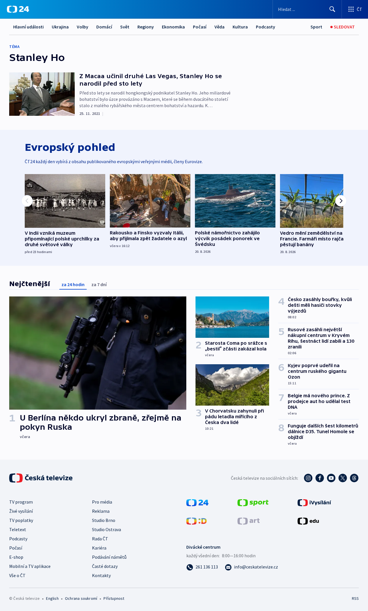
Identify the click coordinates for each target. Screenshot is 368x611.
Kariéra (99, 548)
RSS (355, 598)
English (52, 598)
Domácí (104, 27)
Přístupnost (113, 598)
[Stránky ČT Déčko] (196, 520)
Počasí (199, 27)
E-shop (16, 557)
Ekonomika (173, 27)
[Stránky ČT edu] (308, 520)
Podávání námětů (109, 557)
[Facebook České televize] (319, 478)
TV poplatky (21, 520)
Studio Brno (103, 520)
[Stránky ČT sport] (253, 502)
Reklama (101, 511)
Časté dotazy (105, 566)
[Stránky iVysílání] (314, 502)
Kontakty (101, 575)
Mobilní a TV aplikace (30, 566)
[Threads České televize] (354, 478)
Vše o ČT (17, 575)
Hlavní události (28, 27)
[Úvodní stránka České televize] (41, 478)
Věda (219, 27)
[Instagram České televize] (308, 478)
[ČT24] (18, 9)
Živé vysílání (21, 511)
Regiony (145, 27)
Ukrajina (60, 27)
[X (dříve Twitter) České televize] (342, 478)
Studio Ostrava (106, 529)
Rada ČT (100, 538)
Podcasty (265, 27)
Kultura (240, 27)
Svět (124, 27)
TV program (21, 502)
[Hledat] (332, 9)
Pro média (102, 502)
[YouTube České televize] (331, 478)
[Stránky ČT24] (197, 502)
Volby (82, 27)
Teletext (17, 529)
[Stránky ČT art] (248, 520)
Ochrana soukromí (81, 598)
